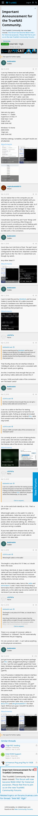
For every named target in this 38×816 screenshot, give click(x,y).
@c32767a (5, 704)
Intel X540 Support (13, 754)
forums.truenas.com (28, 795)
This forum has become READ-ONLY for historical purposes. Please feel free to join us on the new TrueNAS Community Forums (18, 34)
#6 (36, 394)
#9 (36, 605)
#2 (36, 194)
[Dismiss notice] (35, 8)
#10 (36, 656)
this (30, 416)
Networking (15, 747)
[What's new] (32, 2)
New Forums (35, 486)
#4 (36, 295)
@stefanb (22, 299)
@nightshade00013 (19, 704)
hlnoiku (7, 756)
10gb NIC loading (12, 745)
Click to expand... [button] (19, 500)
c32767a (10, 335)
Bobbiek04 (6, 47)
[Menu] (2, 2)
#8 (36, 550)
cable (30, 583)
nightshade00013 (14, 186)
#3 (36, 243)
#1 (36, 69)
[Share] (33, 69)
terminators (5, 585)
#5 (36, 343)
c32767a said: (7, 399)
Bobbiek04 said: (7, 347)
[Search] (36, 2)
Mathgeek (8, 747)
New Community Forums (23, 809)
